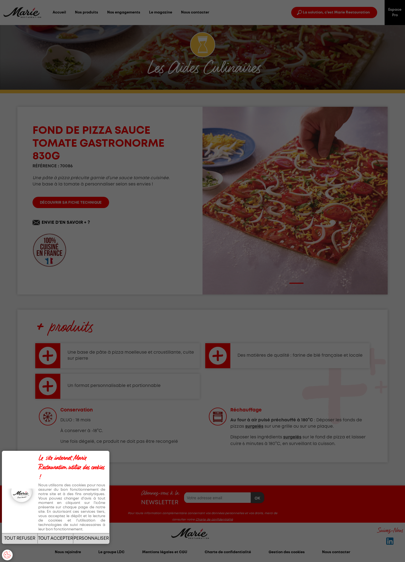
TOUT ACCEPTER (55, 538)
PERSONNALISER (91, 538)
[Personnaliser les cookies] (7, 555)
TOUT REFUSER (19, 538)
